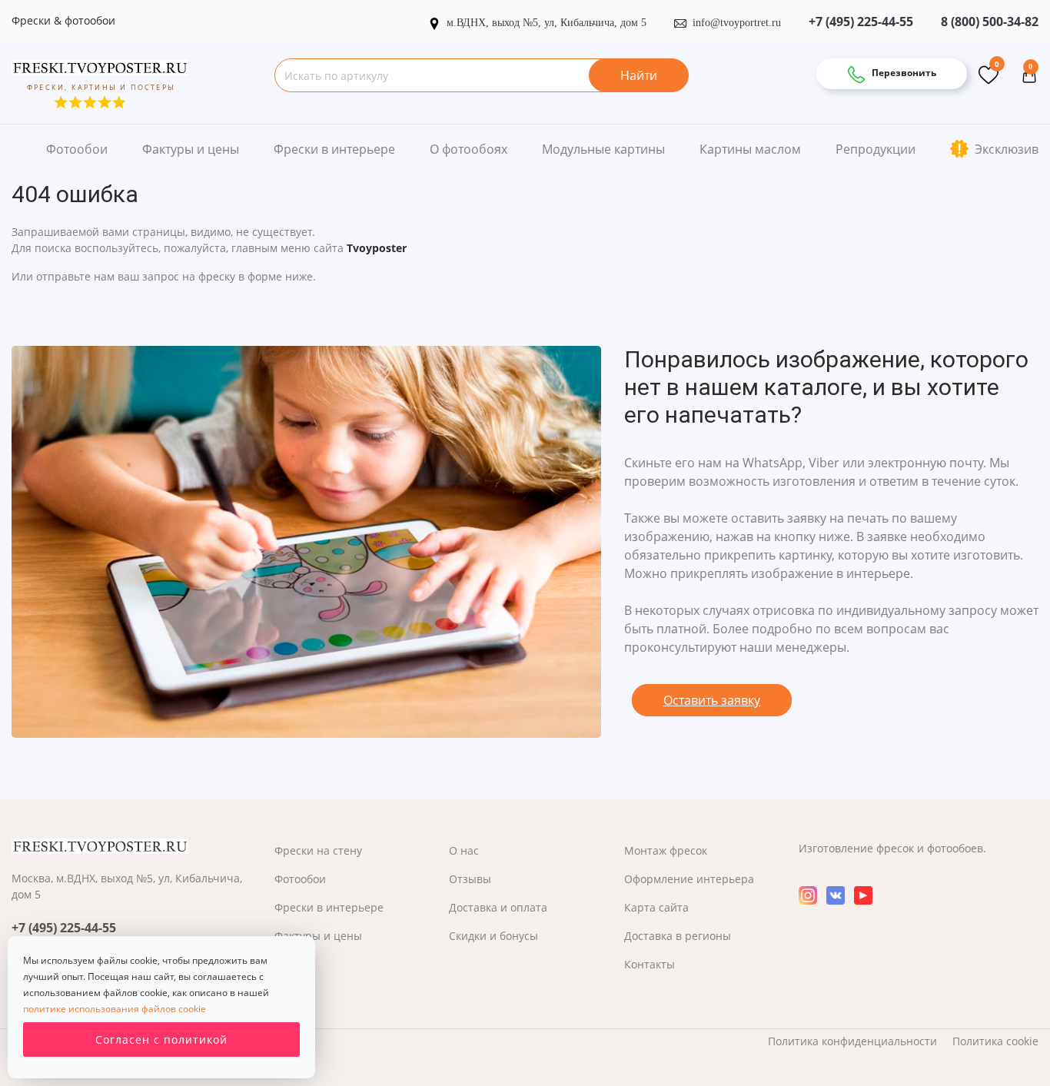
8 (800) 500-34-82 (989, 21)
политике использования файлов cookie (114, 1008)
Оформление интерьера (689, 879)
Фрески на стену (318, 850)
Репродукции (875, 149)
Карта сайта (656, 907)
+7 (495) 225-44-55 (861, 21)
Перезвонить (902, 72)
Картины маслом (750, 149)
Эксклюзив (1005, 149)
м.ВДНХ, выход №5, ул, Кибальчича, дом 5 (548, 22)
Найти (638, 75)
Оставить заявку (711, 700)
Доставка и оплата (498, 907)
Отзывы (470, 879)
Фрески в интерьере (334, 149)
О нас (464, 850)
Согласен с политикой (161, 1039)
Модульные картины (603, 149)
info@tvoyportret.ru (737, 22)
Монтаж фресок (665, 850)
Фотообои (77, 149)
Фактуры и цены (190, 149)
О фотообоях (468, 149)
